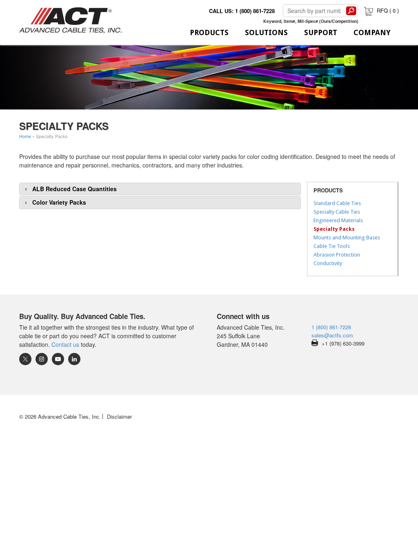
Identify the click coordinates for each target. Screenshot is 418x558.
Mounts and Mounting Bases (347, 237)
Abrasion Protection (337, 255)
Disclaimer (119, 416)
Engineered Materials (338, 220)
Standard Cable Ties (337, 203)
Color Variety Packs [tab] (59, 202)
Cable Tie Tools (332, 246)
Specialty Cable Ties (337, 212)
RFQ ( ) (388, 10)
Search (351, 10)
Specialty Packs (334, 229)
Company (372, 32)
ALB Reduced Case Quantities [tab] (74, 189)
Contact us (65, 344)
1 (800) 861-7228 (331, 327)
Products (209, 32)
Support (320, 32)
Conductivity (328, 263)
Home (25, 136)
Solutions (266, 32)
